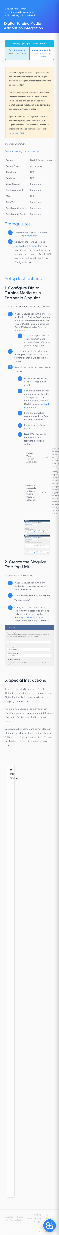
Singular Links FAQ (27, 617)
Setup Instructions (12, 850)
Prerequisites (12, 802)
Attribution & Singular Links (20, 12)
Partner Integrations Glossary (24, 151)
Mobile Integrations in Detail (21, 15)
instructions (30, 235)
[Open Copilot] (49, 1225)
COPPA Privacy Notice (37, 1218)
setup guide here (16, 133)
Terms (29, 1218)
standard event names (25, 246)
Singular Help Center (15, 8)
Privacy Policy (21, 1219)
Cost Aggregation (17, 50)
